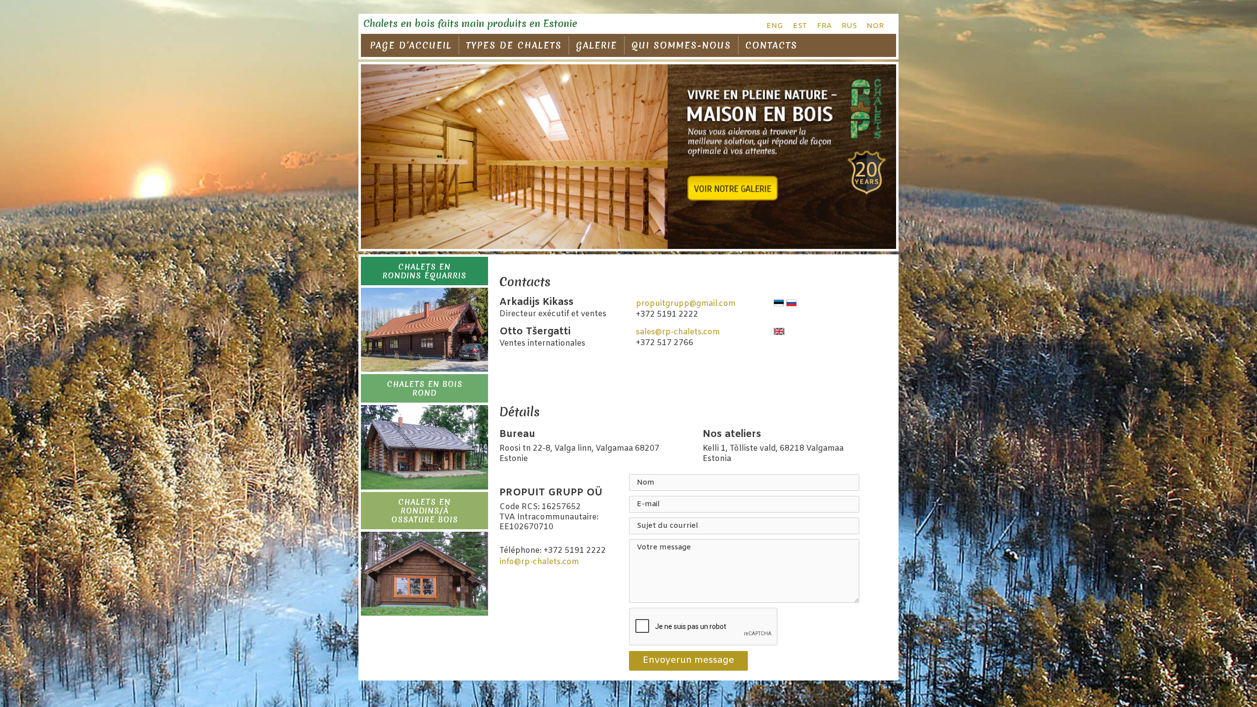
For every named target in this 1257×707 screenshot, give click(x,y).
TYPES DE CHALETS (514, 45)
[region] (628, 156)
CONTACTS (771, 45)
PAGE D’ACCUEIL (411, 45)
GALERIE (596, 45)
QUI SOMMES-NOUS (681, 45)
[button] (424, 271)
